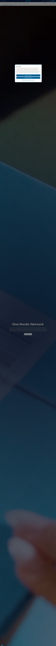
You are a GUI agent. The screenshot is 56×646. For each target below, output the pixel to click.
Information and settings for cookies (28, 80)
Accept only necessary (28, 77)
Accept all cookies (28, 75)
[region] (28, 73)
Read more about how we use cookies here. (32, 72)
